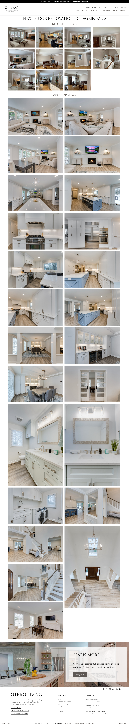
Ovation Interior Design (20, 710)
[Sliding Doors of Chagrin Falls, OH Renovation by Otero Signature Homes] (92, 384)
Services (122, 10)
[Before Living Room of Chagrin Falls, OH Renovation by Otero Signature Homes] (21, 37)
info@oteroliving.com (93, 707)
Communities (106, 10)
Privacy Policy (7, 723)
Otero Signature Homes (19, 713)
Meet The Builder (93, 7)
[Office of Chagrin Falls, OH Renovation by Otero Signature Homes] (35, 620)
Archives (67, 723)
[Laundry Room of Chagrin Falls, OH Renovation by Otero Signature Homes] (35, 506)
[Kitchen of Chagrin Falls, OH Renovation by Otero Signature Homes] (35, 193)
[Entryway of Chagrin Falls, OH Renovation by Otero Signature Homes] (92, 506)
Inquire (107, 7)
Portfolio (95, 10)
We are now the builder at (64, 2)
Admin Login (123, 723)
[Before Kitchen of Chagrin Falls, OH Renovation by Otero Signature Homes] (49, 37)
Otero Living (38, 700)
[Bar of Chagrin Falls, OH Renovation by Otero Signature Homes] (92, 346)
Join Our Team (120, 7)
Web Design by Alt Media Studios (84, 723)
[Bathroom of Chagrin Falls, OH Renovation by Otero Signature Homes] (35, 445)
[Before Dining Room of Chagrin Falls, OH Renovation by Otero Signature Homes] (49, 59)
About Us (85, 10)
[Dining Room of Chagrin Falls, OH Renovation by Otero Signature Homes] (35, 346)
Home (77, 10)
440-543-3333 (91, 705)
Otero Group (16, 707)
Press (115, 10)
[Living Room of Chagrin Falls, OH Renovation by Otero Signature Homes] (35, 116)
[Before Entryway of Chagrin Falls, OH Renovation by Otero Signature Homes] (77, 59)
